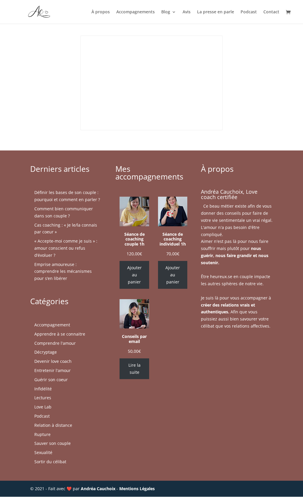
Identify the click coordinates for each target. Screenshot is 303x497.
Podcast (249, 12)
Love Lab (42, 407)
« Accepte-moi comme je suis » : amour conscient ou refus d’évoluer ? (65, 248)
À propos (100, 12)
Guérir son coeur (51, 379)
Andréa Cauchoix (98, 488)
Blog (165, 12)
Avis (187, 12)
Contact (271, 12)
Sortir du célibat (50, 461)
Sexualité (43, 452)
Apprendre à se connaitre (59, 334)
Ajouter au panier (134, 275)
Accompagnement (52, 325)
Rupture (42, 434)
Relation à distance (53, 425)
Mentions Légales (137, 488)
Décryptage (45, 352)
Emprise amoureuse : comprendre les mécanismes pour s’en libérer (63, 271)
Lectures (42, 397)
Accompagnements (135, 12)
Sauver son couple (52, 443)
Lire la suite (134, 368)
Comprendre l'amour (55, 343)
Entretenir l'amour (52, 370)
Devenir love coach (53, 361)
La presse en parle (215, 12)
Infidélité (43, 389)
